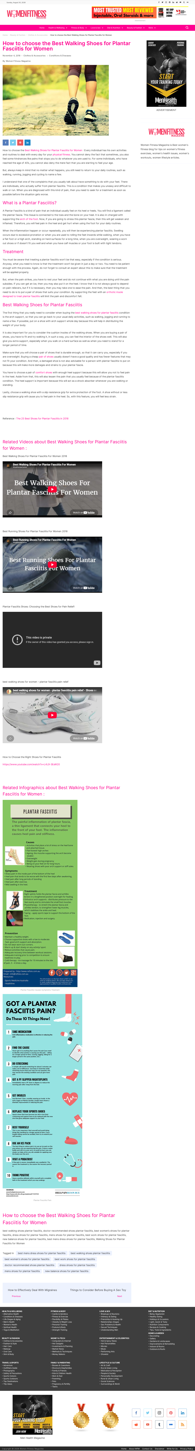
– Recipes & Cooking (157, 1327)
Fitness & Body (77, 28)
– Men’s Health (8, 1322)
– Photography (8, 1370)
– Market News (57, 1349)
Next (119, 1296)
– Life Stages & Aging (11, 1319)
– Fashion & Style (9, 1343)
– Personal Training (59, 1324)
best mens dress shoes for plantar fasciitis (41, 1253)
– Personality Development (111, 1376)
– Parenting (56, 1378)
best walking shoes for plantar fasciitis (96, 312)
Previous (16, 1296)
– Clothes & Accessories (12, 1341)
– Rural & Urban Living (109, 1378)
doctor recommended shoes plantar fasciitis (29, 1265)
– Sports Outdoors (10, 1378)
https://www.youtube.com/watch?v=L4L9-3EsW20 (31, 764)
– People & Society (107, 1373)
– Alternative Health (10, 1314)
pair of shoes (46, 356)
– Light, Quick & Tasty (157, 1322)
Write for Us (172, 1449)
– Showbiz (103, 1354)
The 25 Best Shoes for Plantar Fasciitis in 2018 (42, 418)
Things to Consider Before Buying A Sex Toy (98, 1290)
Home (41, 28)
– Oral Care (7, 1351)
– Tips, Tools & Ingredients (159, 1330)
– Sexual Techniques (108, 1327)
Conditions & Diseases (60, 55)
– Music (102, 1349)
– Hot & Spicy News (108, 1341)
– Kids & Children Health (61, 1373)
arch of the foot (29, 219)
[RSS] (182, 1424)
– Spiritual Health (9, 1327)
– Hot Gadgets (57, 1343)
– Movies (103, 1346)
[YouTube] (180, 2)
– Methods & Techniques (61, 1351)
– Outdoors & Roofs (156, 1349)
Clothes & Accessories (34, 55)
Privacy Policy (186, 1449)
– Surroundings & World (109, 1384)
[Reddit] (177, 2)
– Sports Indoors (9, 1376)
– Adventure (7, 1365)
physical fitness (61, 154)
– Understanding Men (108, 1330)
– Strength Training (59, 1330)
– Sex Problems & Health (110, 1324)
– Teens (54, 1386)
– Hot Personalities (107, 1343)
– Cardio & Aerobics (59, 1314)
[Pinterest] (169, 2)
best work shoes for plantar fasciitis (75, 1259)
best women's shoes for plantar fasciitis (27, 1259)
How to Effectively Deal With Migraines (32, 1290)
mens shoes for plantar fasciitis (22, 1271)
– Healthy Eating (155, 1316)
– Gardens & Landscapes (159, 1341)
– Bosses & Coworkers (60, 1365)
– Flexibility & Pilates (59, 1319)
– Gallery (152, 1338)
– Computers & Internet (61, 1341)
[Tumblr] (184, 2)
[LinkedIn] (173, 2)
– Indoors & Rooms (156, 1346)
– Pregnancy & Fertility (60, 1384)
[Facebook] (159, 2)
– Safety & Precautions (12, 1373)
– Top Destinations (10, 1381)
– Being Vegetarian (156, 1314)
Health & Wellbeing (56, 28)
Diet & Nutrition (113, 28)
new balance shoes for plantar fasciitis (66, 1271)
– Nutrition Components (158, 1324)
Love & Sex (96, 28)
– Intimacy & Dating (107, 1316)
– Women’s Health (9, 1324)
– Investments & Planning (62, 1346)
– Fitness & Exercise (59, 1316)
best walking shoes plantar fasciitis (90, 1253)
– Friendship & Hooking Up (110, 1319)
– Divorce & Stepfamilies (61, 1368)
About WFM (134, 1449)
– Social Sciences (106, 1381)
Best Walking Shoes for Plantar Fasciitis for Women (53, 150)
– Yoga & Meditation (10, 1330)
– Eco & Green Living (108, 1368)
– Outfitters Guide (9, 1368)
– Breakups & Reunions (109, 1314)
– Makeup (6, 1349)
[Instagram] (166, 2)
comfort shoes (44, 372)
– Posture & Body (58, 1327)
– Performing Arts (106, 1351)
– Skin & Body (8, 1354)
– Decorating (153, 1336)
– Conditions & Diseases (12, 1316)
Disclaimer (159, 1449)
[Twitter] (162, 2)
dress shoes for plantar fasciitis (77, 1265)
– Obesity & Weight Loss (61, 1322)
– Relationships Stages (109, 1322)
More (151, 28)
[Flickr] (187, 2)
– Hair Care (7, 1346)
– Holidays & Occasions (158, 1319)
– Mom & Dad (56, 1376)
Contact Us (147, 1449)
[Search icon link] (186, 27)
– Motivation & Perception (110, 1370)
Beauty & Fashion (134, 28)
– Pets (53, 1381)
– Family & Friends (58, 1370)
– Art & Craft (104, 1365)
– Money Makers (58, 1354)
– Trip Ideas (7, 1384)
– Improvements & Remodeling (161, 1344)
